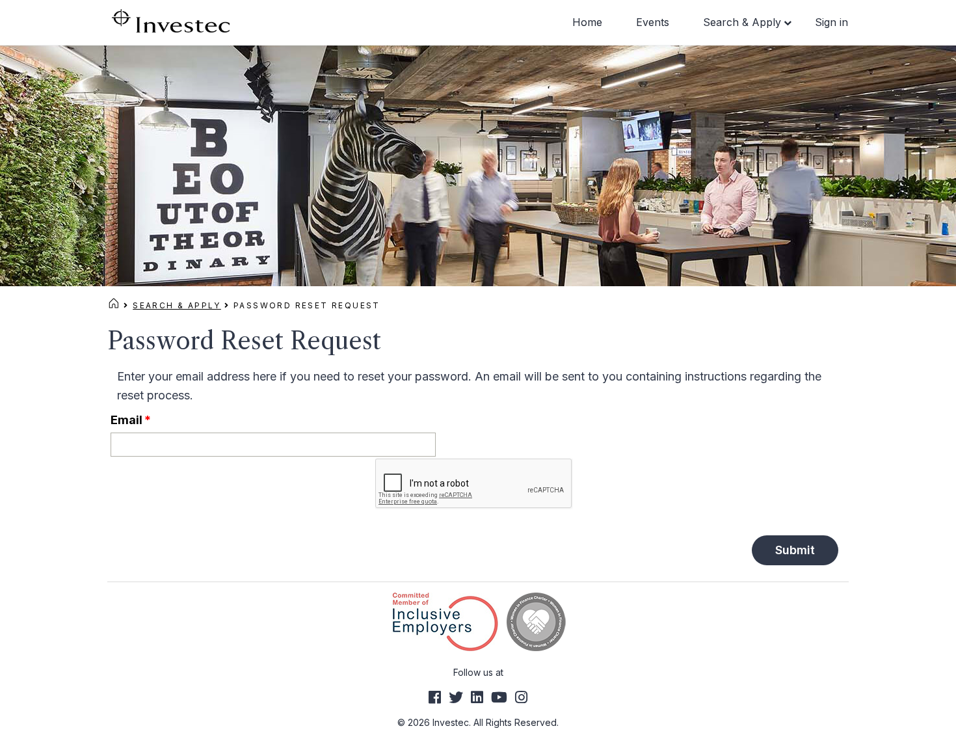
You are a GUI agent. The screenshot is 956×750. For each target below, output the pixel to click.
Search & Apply (742, 22)
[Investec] (170, 20)
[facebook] (435, 697)
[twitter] (456, 697)
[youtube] (499, 697)
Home (587, 22)
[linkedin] (477, 697)
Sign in (831, 22)
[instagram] (521, 697)
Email (131, 420)
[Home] (113, 305)
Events (652, 22)
